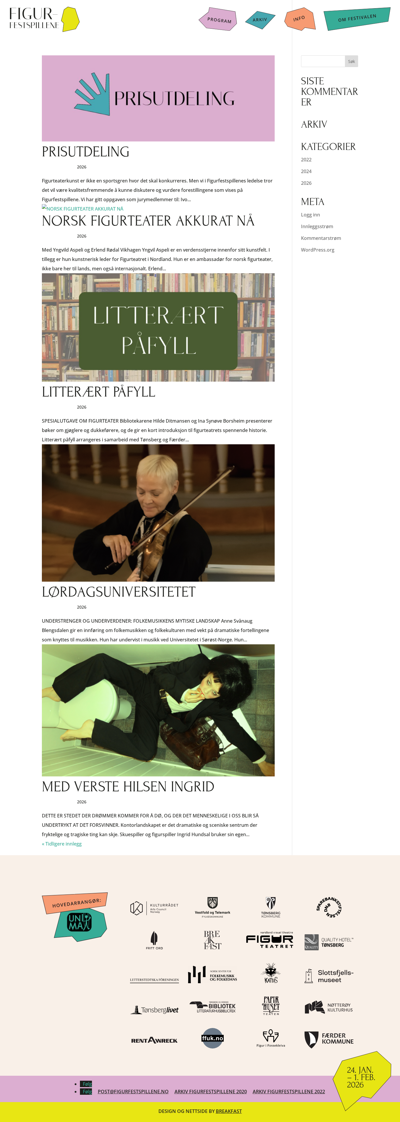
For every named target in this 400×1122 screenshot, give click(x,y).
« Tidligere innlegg (62, 844)
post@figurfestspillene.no (133, 1091)
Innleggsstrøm (317, 226)
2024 (306, 171)
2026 (306, 183)
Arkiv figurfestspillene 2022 (289, 1091)
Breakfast (229, 1111)
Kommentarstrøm (321, 238)
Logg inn (310, 214)
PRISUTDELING (86, 152)
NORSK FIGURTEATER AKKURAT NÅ (148, 221)
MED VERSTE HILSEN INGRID (128, 786)
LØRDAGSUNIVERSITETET (119, 592)
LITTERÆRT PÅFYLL (98, 392)
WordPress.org (317, 250)
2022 (306, 159)
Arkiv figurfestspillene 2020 (211, 1091)
